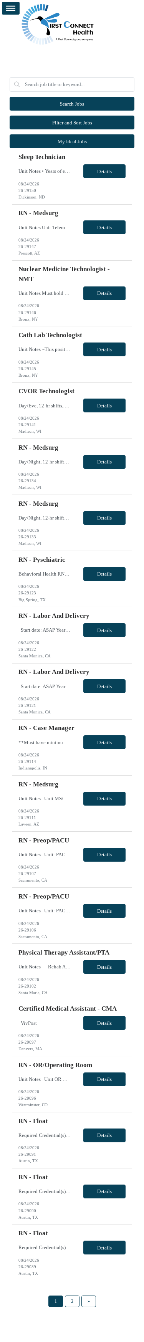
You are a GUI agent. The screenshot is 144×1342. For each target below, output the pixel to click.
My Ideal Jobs (72, 141)
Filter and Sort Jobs (72, 123)
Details (104, 171)
